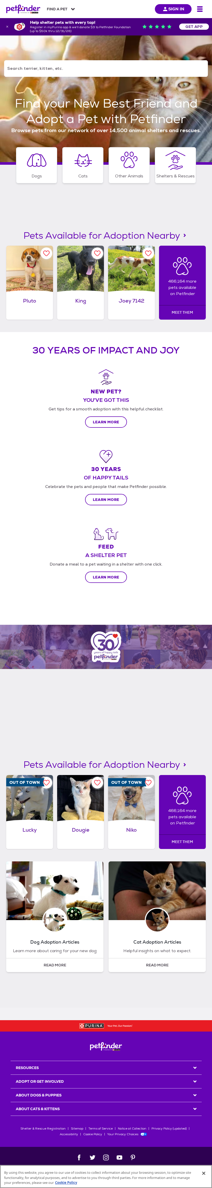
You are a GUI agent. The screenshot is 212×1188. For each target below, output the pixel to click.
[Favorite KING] (97, 253)
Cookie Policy (92, 1134)
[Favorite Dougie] (97, 782)
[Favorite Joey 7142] (148, 253)
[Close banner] (7, 26)
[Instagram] (106, 1157)
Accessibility (69, 1134)
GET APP (194, 26)
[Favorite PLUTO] (46, 253)
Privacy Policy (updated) (169, 1128)
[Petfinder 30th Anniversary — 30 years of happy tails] (106, 647)
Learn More (106, 422)
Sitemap (77, 1128)
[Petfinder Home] (23, 9)
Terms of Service (100, 1128)
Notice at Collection (132, 1128)
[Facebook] (79, 1157)
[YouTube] (119, 1157)
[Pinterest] (133, 1157)
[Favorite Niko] (148, 782)
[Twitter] (92, 1157)
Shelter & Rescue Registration (43, 1128)
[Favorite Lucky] (46, 782)
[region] (106, 1176)
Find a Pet (57, 9)
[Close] (203, 1173)
